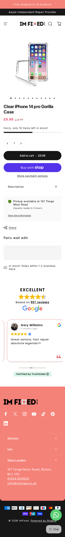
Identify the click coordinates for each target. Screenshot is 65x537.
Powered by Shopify (44, 520)
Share (12, 227)
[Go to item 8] (41, 98)
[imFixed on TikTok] (43, 414)
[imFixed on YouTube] (34, 414)
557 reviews (40, 302)
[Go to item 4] (24, 98)
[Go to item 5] (28, 98)
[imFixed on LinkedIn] (6, 423)
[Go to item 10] (50, 98)
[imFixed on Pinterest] (53, 414)
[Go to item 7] (37, 98)
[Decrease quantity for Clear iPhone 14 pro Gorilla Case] (7, 143)
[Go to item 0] (11, 98)
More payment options (32, 175)
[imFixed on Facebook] (6, 414)
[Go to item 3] (19, 98)
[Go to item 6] (32, 98)
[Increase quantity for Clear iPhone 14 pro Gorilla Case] (21, 143)
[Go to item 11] (54, 98)
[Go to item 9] (45, 98)
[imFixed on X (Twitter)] (15, 414)
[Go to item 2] (15, 98)
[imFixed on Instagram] (24, 414)
